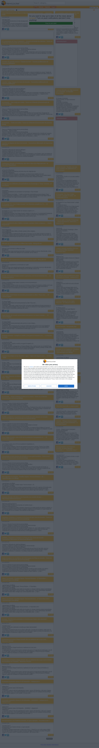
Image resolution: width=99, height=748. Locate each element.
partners (31, 366)
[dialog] (49, 374)
